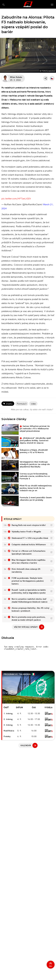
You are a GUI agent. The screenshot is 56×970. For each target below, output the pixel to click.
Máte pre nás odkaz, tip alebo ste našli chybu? (32, 409)
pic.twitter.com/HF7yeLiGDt (16, 198)
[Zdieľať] (45, 78)
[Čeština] (52, 78)
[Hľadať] (3, 4)
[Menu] (52, 5)
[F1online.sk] (28, 4)
